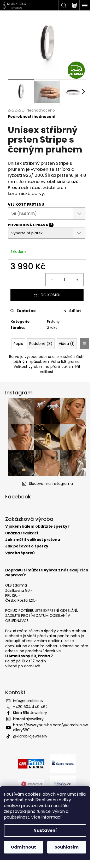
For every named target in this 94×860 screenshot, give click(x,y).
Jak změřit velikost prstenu (32, 540)
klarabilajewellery (28, 719)
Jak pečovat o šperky (26, 546)
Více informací (46, 817)
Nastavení (45, 830)
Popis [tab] (18, 343)
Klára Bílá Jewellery (30, 712)
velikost (47, 371)
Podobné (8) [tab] (40, 343)
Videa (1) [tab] (67, 343)
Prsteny (53, 321)
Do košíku (50, 294)
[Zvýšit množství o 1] (77, 279)
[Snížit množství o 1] (52, 279)
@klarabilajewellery (30, 736)
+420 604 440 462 (30, 706)
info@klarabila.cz (28, 700)
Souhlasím (67, 847)
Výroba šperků (20, 553)
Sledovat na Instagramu (51, 483)
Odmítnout (23, 847)
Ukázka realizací (21, 533)
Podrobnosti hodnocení (31, 116)
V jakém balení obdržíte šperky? (37, 526)
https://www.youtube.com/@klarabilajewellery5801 (50, 727)
